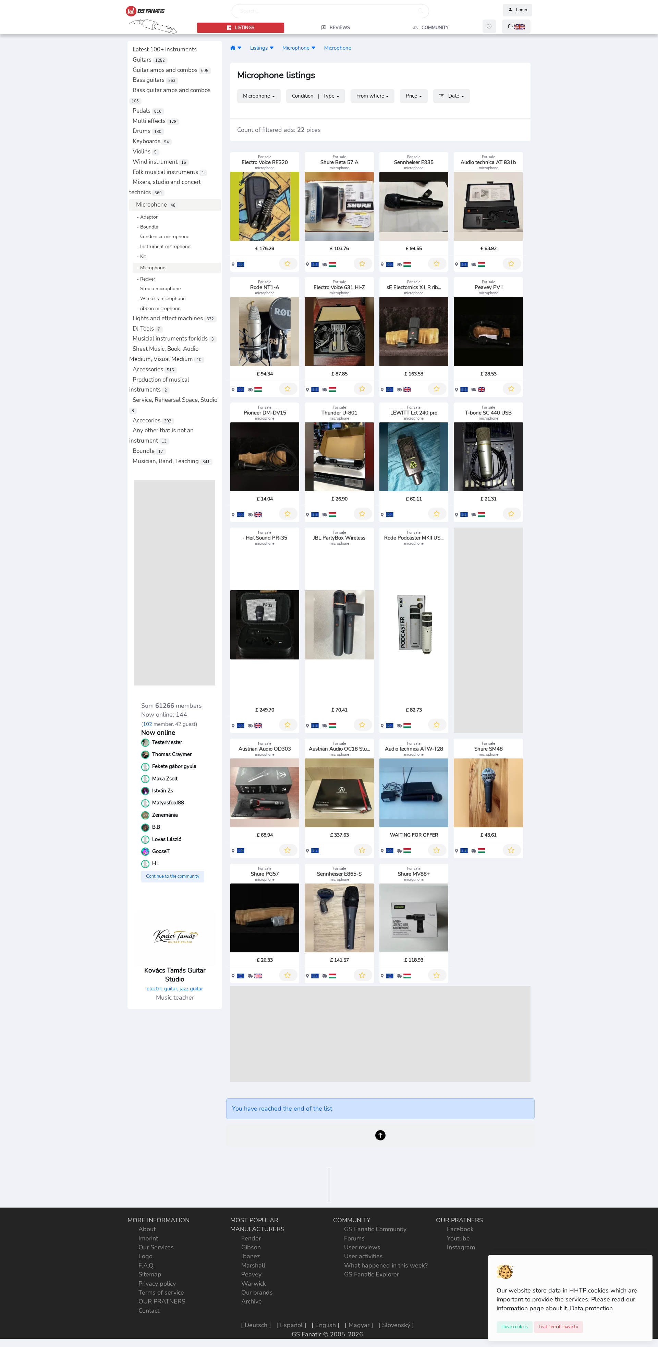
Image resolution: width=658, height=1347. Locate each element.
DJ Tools (146, 329)
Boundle (148, 451)
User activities (363, 1256)
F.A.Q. (146, 1265)
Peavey (251, 1274)
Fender (251, 1238)
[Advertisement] (174, 582)
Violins (145, 152)
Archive (251, 1301)
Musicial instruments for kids (173, 339)
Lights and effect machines (173, 318)
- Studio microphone (157, 288)
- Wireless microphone (159, 298)
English (325, 1325)
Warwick (253, 1284)
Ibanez (250, 1256)
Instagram (461, 1247)
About (147, 1229)
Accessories (153, 369)
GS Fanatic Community (375, 1229)
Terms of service (161, 1292)
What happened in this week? (386, 1265)
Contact (148, 1311)
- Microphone (149, 267)
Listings (259, 47)
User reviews (362, 1247)
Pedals (147, 111)
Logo (145, 1256)
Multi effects (154, 121)
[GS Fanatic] (232, 47)
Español (291, 1325)
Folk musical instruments (168, 172)
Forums (354, 1238)
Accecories (152, 420)
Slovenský (396, 1325)
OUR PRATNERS (161, 1301)
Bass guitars (154, 80)
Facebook (460, 1229)
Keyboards (151, 141)
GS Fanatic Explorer (371, 1274)
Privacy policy (157, 1284)
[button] (516, 27)
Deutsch (256, 1325)
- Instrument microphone (161, 246)
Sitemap (149, 1274)
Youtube (458, 1238)
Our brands (257, 1292)
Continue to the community (172, 876)
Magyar (359, 1325)
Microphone (155, 205)
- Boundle (145, 226)
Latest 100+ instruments (165, 49)
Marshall (253, 1265)
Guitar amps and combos (170, 70)
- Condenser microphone (161, 236)
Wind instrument (159, 162)
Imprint (148, 1238)
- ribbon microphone (156, 308)
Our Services (156, 1247)
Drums (147, 131)
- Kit (139, 256)
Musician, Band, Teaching (171, 461)
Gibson (251, 1247)
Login (521, 10)
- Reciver (144, 278)
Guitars (149, 60)
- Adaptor (145, 216)
